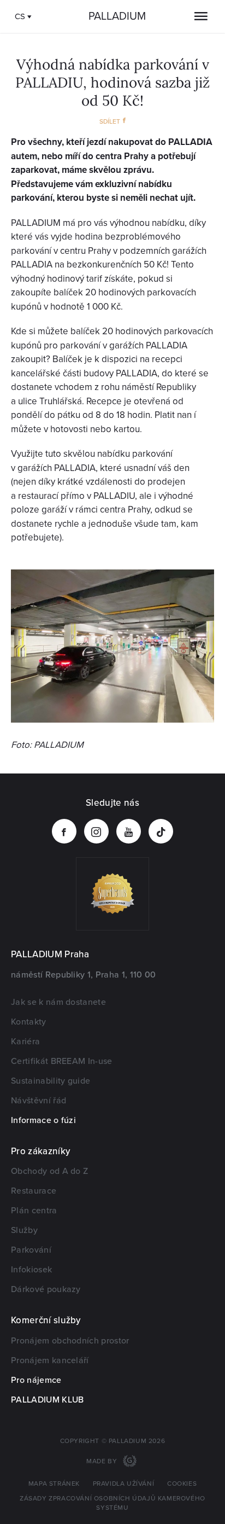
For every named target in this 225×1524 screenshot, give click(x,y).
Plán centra (34, 1210)
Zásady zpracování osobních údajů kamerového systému (112, 1503)
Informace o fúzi (43, 1120)
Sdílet (109, 122)
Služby (24, 1230)
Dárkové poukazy (46, 1289)
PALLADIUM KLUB (47, 1399)
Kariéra (25, 1041)
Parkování (31, 1249)
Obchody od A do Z (49, 1171)
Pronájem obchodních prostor (70, 1340)
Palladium (117, 16)
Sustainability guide (50, 1080)
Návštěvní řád (38, 1100)
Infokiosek (31, 1269)
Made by (102, 1461)
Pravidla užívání (124, 1484)
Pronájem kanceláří (50, 1360)
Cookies (182, 1484)
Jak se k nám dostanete (58, 1002)
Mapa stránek (54, 1484)
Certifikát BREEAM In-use (61, 1061)
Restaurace (33, 1190)
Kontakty (28, 1021)
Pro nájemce (36, 1380)
